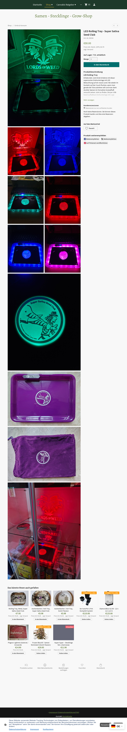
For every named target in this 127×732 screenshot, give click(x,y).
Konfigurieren (48, 729)
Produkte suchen (26, 668)
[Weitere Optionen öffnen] (81, 4)
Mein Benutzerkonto (44, 668)
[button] (91, 128)
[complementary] (117, 726)
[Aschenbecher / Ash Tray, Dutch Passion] (63, 598)
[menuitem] (114, 25)
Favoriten (82, 668)
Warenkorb (101, 668)
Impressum (34, 729)
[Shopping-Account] (94, 4)
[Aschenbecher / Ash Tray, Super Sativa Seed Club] (41, 598)
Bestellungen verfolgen (63, 669)
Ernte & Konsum (21, 25)
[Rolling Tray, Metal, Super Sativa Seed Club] (18, 598)
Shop (10, 25)
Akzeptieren (105, 725)
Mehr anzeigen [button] (89, 100)
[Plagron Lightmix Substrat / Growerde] (18, 632)
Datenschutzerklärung (17, 729)
